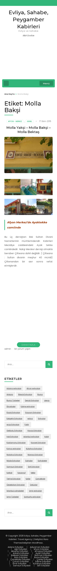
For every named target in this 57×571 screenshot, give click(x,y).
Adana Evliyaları (15, 547)
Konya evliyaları (14, 448)
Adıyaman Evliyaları (39, 547)
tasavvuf (22, 472)
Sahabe (28, 460)
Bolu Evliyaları (21, 557)
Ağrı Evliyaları (20, 549)
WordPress (37, 542)
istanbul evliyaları (31, 436)
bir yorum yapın (22, 348)
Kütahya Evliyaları (34, 448)
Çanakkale (40, 478)
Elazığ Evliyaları (13, 412)
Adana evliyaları (14, 388)
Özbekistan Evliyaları (16, 484)
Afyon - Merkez (15, 121)
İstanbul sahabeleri (15, 491)
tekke (33, 472)
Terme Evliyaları (13, 478)
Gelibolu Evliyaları (14, 430)
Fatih (27, 424)
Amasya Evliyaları (43, 551)
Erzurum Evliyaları (33, 412)
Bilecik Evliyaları (25, 394)
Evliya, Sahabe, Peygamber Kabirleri (28, 19)
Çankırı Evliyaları (45, 559)
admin (7, 348)
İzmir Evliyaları (19, 563)
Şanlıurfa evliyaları (32, 497)
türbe (28, 478)
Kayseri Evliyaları (38, 442)
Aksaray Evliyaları (19, 551)
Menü (46, 83)
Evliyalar (41, 418)
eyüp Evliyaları (13, 424)
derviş (46, 400)
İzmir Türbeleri (13, 497)
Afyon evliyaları (33, 388)
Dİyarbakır (11, 406)
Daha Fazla (28, 345)
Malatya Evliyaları (14, 454)
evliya (30, 418)
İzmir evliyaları (35, 491)
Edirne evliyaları (28, 406)
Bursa (40, 394)
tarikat (9, 472)
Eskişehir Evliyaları (14, 418)
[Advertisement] (28, 60)
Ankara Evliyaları (21, 553)
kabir (46, 436)
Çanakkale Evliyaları (20, 559)
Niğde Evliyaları (13, 460)
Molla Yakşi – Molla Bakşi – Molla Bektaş (28, 130)
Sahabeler (42, 460)
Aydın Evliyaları (43, 553)
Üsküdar (33, 484)
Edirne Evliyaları (43, 561)
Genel (29, 121)
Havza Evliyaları (34, 430)
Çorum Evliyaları (21, 561)
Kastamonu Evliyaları (16, 442)
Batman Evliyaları (43, 555)
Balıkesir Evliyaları (19, 555)
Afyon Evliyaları (41, 549)
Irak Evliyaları (12, 436)
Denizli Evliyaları (32, 400)
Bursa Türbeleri (13, 400)
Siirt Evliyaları (33, 466)
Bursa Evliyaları (41, 557)
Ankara (10, 394)
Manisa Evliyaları (35, 454)
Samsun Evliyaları (15, 466)
